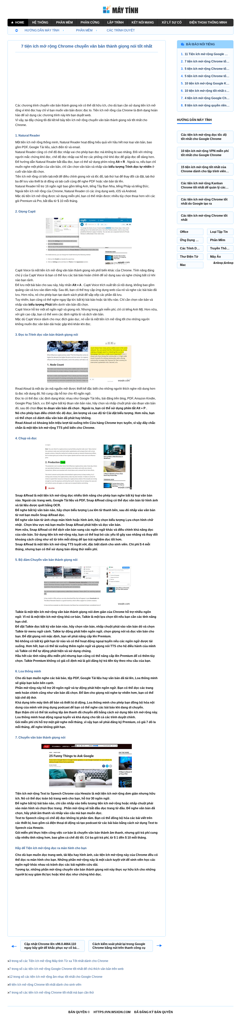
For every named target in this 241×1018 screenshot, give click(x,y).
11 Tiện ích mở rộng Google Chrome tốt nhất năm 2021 (207, 54)
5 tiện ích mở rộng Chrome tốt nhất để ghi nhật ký (207, 76)
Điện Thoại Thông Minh (208, 22)
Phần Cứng (90, 22)
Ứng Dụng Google (191, 240)
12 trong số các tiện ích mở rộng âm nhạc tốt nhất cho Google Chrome (55, 976)
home (19, 22)
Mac (183, 264)
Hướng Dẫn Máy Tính (42, 30)
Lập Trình (115, 22)
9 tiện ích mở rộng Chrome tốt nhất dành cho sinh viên (45, 984)
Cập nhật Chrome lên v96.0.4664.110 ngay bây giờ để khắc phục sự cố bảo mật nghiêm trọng (51, 946)
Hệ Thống (40, 22)
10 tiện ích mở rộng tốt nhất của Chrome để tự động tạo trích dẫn (207, 90)
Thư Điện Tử (189, 256)
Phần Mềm (64, 22)
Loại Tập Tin (219, 231)
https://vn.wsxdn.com (112, 1012)
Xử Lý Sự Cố (172, 22)
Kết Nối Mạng (143, 22)
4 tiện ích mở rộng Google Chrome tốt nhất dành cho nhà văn (207, 98)
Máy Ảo (215, 256)
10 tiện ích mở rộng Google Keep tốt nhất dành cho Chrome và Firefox (207, 83)
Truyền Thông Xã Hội (221, 248)
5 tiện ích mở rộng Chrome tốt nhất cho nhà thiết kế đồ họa (207, 68)
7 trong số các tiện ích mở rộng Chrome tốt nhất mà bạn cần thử (51, 992)
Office (184, 231)
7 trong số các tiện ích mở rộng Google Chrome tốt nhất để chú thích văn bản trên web (66, 968)
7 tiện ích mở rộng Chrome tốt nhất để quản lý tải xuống (207, 61)
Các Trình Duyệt (121, 30)
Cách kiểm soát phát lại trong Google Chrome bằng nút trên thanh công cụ (118, 945)
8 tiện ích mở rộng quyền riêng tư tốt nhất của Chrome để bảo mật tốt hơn (207, 105)
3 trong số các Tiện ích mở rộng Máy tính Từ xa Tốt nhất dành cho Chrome (58, 961)
